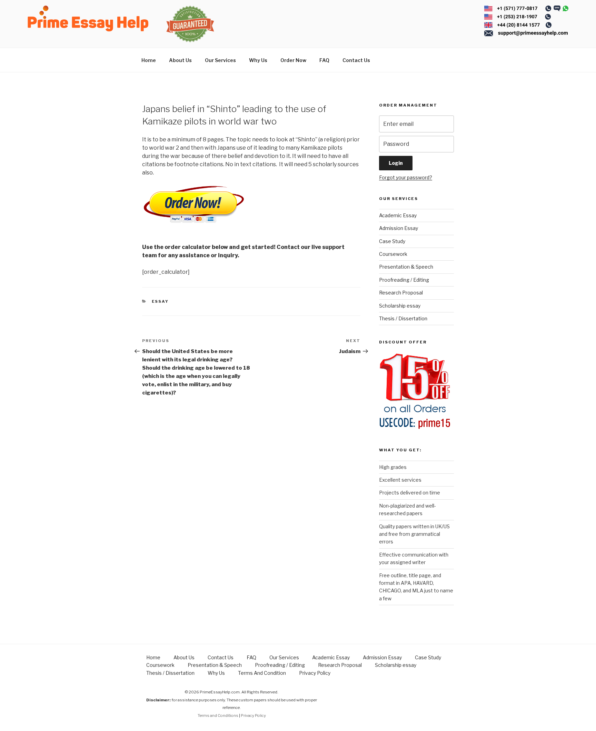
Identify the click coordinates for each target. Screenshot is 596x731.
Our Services (220, 60)
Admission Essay (398, 228)
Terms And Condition (262, 673)
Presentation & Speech (406, 267)
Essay (160, 301)
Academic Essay (398, 215)
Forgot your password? (405, 177)
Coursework (393, 254)
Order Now (293, 60)
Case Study (392, 241)
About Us (180, 60)
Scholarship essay (399, 306)
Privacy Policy (314, 673)
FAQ (324, 60)
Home (148, 60)
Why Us (258, 60)
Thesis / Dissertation (403, 318)
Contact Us (356, 60)
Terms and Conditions (218, 715)
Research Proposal (401, 293)
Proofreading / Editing (404, 280)
